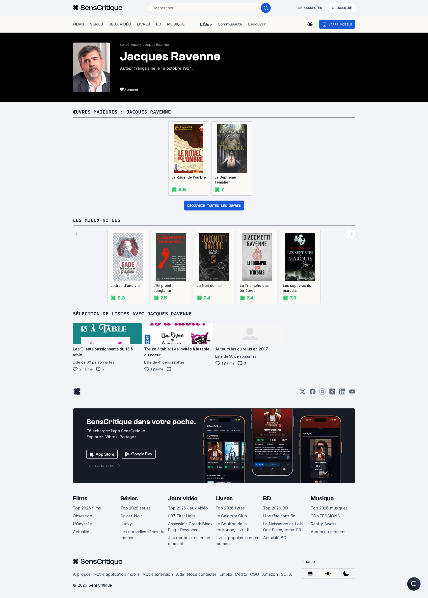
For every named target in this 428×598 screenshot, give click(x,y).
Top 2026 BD (275, 508)
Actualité (81, 531)
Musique (322, 498)
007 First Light (181, 515)
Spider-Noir (131, 515)
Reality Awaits (323, 523)
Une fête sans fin (279, 515)
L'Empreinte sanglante (164, 288)
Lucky (126, 523)
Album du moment (328, 531)
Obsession (82, 515)
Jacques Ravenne (156, 44)
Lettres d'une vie (125, 285)
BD (267, 498)
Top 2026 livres (230, 508)
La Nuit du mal (209, 285)
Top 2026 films (87, 508)
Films (80, 498)
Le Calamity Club (231, 515)
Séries (129, 498)
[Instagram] (322, 393)
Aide (180, 574)
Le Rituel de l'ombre (188, 177)
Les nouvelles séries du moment (142, 534)
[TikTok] (332, 393)
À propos (82, 574)
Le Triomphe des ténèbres (254, 288)
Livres (224, 498)
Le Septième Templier (225, 179)
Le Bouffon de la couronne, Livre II (232, 526)
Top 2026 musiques (329, 508)
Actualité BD (274, 537)
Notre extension (158, 574)
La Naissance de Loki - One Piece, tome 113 (284, 526)
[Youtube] (352, 393)
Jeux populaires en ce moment (189, 540)
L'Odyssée (82, 523)
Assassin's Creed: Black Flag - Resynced (190, 526)
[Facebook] (313, 393)
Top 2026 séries (135, 508)
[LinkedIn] (342, 393)
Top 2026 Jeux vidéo (188, 508)
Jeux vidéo (183, 498)
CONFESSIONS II (327, 515)
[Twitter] (303, 393)
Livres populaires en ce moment (237, 540)
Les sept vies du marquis (297, 288)
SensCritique (129, 44)
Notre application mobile (117, 574)
